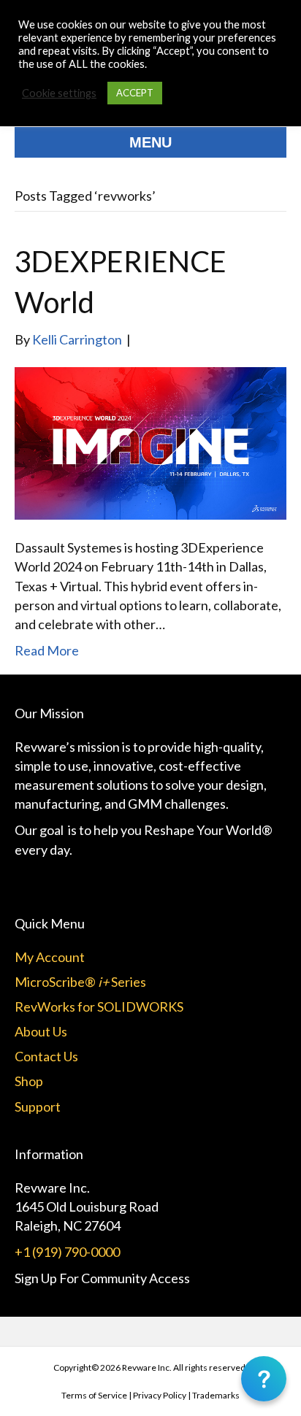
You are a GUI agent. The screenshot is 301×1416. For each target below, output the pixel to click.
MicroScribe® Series (80, 982)
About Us (41, 1031)
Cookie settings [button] (59, 93)
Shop (29, 1081)
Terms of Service (94, 1395)
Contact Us (46, 1056)
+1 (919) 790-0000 (67, 1252)
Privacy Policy (159, 1395)
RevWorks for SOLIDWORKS (99, 1006)
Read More (47, 650)
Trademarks (216, 1395)
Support (38, 1106)
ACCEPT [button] (134, 93)
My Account (50, 957)
